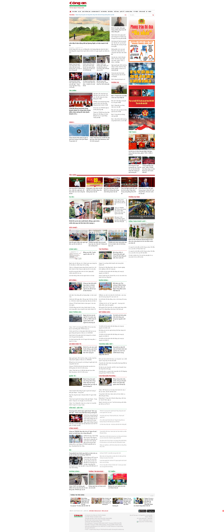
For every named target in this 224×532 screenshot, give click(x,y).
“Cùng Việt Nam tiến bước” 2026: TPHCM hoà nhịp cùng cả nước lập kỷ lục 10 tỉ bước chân (148, 169)
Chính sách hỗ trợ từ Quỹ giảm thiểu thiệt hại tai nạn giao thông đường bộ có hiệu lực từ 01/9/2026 (89, 67)
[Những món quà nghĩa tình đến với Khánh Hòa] (117, 479)
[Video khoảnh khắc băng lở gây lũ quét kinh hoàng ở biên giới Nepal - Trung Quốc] (79, 130)
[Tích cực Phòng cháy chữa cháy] (142, 50)
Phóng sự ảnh (134, 197)
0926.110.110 (97, 511)
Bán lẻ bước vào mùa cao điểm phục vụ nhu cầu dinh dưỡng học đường (106, 501)
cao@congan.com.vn (147, 520)
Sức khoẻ (73, 227)
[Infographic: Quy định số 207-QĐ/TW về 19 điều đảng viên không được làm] (94, 182)
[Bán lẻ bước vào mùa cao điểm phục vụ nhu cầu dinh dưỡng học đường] (97, 501)
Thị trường (104, 11)
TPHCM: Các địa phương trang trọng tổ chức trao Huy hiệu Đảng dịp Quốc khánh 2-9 (101, 103)
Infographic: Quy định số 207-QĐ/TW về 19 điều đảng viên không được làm (94, 190)
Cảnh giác (73, 249)
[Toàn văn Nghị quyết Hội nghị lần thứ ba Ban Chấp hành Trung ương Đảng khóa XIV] (129, 182)
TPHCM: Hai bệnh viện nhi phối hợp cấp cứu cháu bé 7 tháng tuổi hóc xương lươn (98, 244)
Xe (146, 11)
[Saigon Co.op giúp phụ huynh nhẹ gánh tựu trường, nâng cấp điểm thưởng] (118, 501)
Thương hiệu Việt (106, 344)
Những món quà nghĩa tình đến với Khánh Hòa (116, 487)
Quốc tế (122, 11)
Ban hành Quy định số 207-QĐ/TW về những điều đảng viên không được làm (111, 190)
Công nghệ (142, 11)
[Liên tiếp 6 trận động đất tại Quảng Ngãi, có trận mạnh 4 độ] (89, 29)
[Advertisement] (123, 5)
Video (149, 11)
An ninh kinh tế (95, 11)
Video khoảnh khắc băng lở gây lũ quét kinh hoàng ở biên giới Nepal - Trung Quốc (78, 139)
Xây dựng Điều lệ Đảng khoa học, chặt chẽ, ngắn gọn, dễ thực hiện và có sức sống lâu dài (77, 191)
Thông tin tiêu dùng (77, 495)
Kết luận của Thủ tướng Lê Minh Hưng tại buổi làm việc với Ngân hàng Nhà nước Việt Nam (119, 287)
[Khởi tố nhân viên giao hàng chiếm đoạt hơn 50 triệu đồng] (119, 21)
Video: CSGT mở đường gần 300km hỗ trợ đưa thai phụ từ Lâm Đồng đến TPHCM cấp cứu (103, 67)
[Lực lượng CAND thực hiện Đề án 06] (142, 96)
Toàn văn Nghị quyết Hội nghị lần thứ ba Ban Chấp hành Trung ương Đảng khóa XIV (129, 190)
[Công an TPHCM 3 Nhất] (142, 28)
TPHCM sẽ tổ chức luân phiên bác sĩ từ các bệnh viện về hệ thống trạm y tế (117, 244)
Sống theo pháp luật (137, 221)
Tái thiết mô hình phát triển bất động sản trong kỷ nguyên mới (119, 317)
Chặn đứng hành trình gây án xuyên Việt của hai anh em (120, 201)
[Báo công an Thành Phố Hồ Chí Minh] (78, 4)
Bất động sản (104, 312)
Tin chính (74, 11)
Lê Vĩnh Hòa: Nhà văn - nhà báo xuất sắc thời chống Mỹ (113, 424)
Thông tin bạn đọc (96, 471)
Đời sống (110, 11)
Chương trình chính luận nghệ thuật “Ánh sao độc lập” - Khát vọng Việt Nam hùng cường (75, 84)
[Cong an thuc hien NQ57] (142, 73)
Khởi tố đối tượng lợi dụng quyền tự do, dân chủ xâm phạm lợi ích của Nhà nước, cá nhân (141, 241)
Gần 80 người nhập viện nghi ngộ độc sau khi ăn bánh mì (78, 243)
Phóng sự (115, 82)
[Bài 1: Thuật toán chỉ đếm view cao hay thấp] (119, 89)
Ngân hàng (103, 280)
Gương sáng (128, 11)
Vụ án (79, 11)
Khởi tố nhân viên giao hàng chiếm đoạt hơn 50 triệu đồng (89, 14)
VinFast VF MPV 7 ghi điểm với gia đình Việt (110, 453)
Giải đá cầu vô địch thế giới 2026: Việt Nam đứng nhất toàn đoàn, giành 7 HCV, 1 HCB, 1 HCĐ (141, 153)
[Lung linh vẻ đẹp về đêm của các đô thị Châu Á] (142, 207)
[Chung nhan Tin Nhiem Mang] (144, 521)
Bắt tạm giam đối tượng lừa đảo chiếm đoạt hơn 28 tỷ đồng (102, 83)
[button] (125, 14)
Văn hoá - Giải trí (76, 407)
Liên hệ (86, 511)
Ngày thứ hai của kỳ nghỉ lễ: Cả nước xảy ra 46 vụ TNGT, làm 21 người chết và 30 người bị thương (89, 318)
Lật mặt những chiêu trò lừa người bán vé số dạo (81, 275)
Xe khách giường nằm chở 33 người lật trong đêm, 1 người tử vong (89, 83)
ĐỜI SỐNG (71, 47)
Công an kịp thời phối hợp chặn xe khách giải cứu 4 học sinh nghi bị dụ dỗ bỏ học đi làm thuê (89, 287)
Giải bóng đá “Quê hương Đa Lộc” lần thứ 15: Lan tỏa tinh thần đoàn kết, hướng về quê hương (135, 169)
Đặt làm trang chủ (76, 511)
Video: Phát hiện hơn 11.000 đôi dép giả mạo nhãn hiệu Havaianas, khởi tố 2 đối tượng (100, 139)
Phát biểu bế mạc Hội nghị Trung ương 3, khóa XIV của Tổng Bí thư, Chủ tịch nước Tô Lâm (146, 191)
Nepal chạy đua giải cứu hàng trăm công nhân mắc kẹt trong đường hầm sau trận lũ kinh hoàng (75, 67)
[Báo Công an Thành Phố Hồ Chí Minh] (70, 11)
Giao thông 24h (86, 11)
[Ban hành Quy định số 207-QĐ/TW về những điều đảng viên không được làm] (112, 182)
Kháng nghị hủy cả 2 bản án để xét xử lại (97, 487)
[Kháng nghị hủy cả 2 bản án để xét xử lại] (98, 479)
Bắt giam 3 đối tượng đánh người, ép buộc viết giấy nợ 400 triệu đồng (120, 219)
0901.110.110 (105, 511)
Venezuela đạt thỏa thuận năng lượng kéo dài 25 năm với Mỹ (118, 74)
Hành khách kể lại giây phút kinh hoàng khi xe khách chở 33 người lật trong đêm (118, 36)
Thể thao (116, 11)
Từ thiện (135, 11)
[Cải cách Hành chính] (142, 119)
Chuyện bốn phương (107, 376)
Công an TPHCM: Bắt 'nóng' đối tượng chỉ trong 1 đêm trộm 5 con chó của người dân (120, 210)
